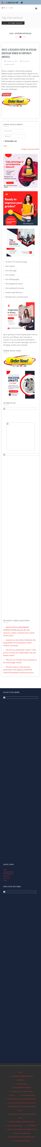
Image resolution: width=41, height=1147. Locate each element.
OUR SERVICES (8, 874)
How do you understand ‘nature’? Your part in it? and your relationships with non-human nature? (19, 652)
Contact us (6, 878)
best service (26, 61)
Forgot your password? (30, 149)
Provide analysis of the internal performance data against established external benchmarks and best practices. (18, 670)
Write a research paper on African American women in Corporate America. (19, 53)
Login (5, 146)
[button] (36, 8)
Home (5, 870)
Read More (6, 94)
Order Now (6, 876)
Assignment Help (8, 872)
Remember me (11, 141)
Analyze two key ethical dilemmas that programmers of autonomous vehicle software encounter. (19, 643)
